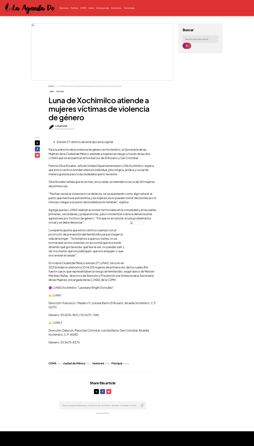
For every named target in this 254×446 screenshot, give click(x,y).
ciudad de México (77, 363)
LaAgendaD (61, 125)
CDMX (51, 91)
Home (51, 86)
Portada (60, 91)
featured (101, 363)
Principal (120, 363)
